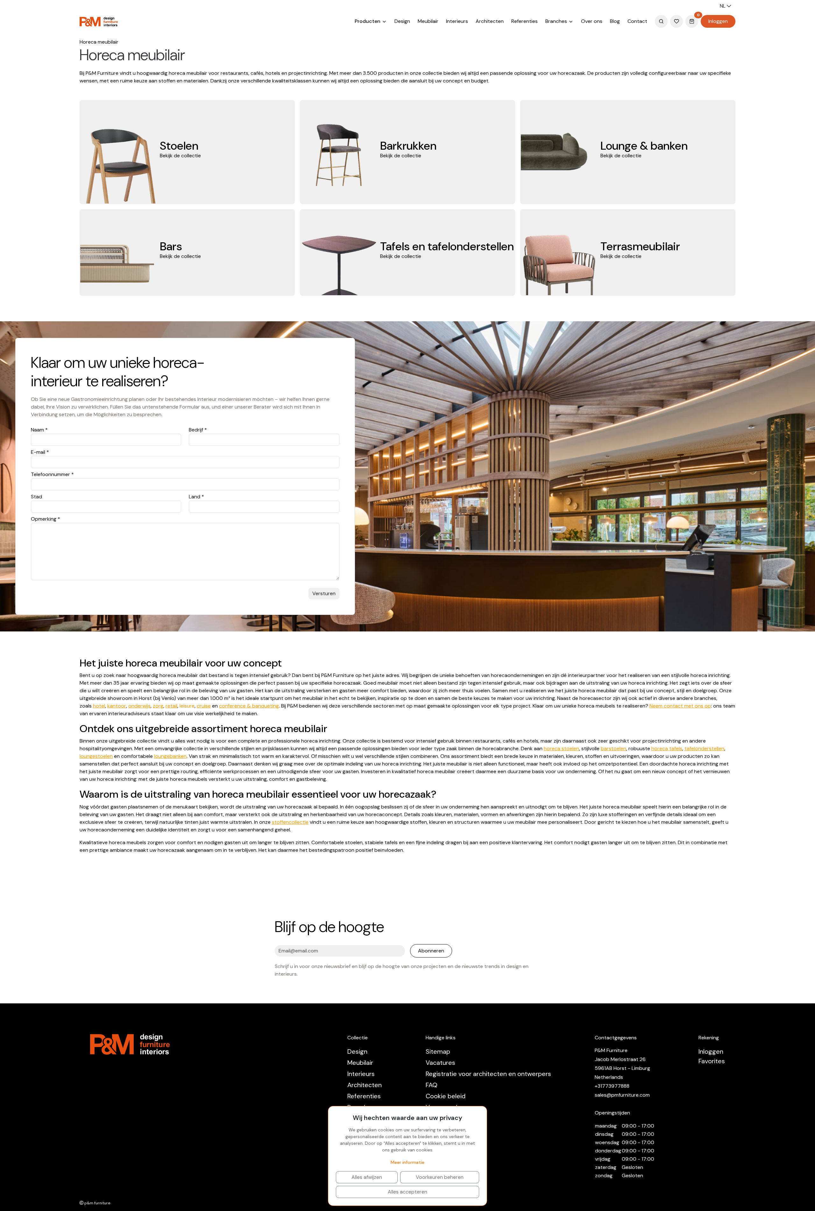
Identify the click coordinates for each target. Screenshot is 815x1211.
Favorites (711, 1061)
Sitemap (438, 1051)
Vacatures (440, 1062)
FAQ (431, 1085)
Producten (368, 21)
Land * (196, 496)
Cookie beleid (445, 1096)
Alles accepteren (407, 1191)
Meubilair (428, 21)
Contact (637, 21)
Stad (36, 496)
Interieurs (457, 21)
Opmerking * (45, 519)
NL (723, 6)
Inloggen (718, 21)
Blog (615, 21)
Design (402, 21)
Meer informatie (407, 1162)
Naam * (39, 429)
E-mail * (40, 452)
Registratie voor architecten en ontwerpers (488, 1074)
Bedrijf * (198, 429)
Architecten (490, 21)
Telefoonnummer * (52, 474)
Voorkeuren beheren (440, 1177)
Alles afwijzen (366, 1177)
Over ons (591, 21)
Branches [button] (556, 21)
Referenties (524, 21)
